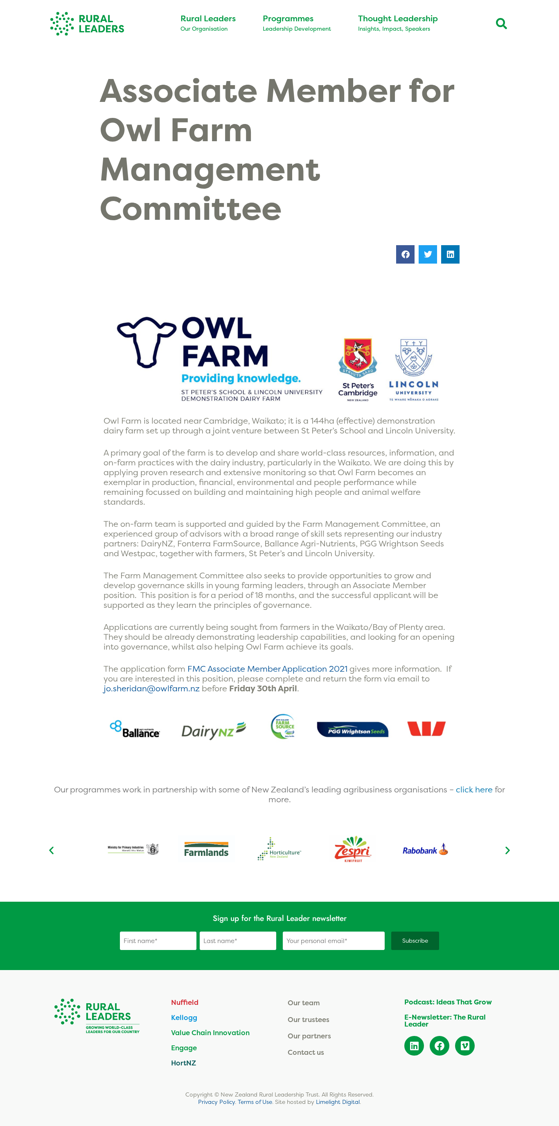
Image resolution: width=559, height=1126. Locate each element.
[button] (405, 254)
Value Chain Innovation (210, 1032)
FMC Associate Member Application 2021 (267, 668)
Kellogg (184, 1017)
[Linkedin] (414, 1046)
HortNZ (183, 1062)
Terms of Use (255, 1102)
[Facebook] (439, 1046)
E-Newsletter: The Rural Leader (445, 1021)
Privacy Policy (216, 1102)
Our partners (309, 1035)
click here (475, 789)
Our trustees (308, 1019)
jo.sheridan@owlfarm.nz (152, 688)
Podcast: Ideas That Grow (448, 1001)
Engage (184, 1047)
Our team (304, 1002)
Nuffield (184, 1002)
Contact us (306, 1052)
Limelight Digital (338, 1102)
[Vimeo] (465, 1046)
